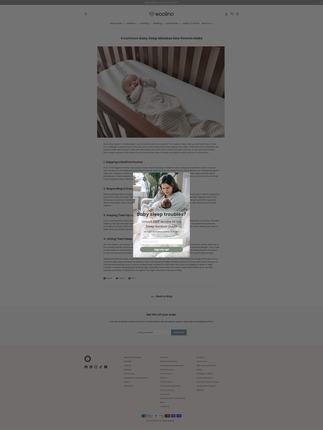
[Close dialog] (186, 176)
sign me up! (161, 249)
